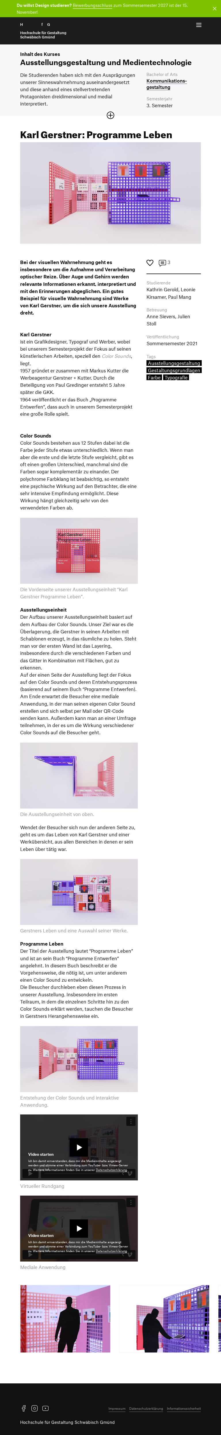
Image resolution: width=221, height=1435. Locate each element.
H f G (43, 30)
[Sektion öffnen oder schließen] (110, 115)
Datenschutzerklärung (111, 1170)
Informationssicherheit (184, 1408)
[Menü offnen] (198, 25)
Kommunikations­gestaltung (166, 84)
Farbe (154, 377)
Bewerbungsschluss (92, 5)
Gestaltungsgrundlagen (174, 370)
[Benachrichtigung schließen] (214, 8)
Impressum (116, 1408)
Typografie (176, 377)
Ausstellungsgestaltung (174, 363)
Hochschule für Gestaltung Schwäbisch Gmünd (67, 1422)
